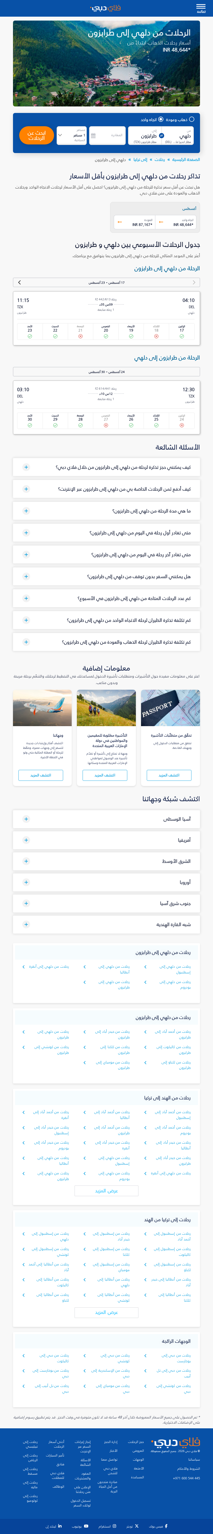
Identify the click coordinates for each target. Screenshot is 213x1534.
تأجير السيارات (55, 1455)
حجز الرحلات (136, 1442)
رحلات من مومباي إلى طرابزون (113, 1065)
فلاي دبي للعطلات (57, 1475)
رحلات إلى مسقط (30, 1471)
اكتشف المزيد (169, 775)
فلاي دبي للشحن (110, 1470)
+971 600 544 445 (186, 1478)
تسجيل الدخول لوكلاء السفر (81, 1503)
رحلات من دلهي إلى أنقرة (49, 966)
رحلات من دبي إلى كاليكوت (54, 1358)
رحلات (160, 159)
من (189, 130)
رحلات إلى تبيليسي (30, 1444)
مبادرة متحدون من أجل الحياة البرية (107, 1487)
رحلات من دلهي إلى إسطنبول (175, 969)
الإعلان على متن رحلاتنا (82, 1489)
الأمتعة (139, 1468)
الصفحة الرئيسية (186, 159)
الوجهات (138, 1459)
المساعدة (137, 1477)
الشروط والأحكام (188, 1468)
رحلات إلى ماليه (30, 1484)
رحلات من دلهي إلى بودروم (175, 984)
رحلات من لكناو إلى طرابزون (176, 1065)
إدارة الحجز (110, 1442)
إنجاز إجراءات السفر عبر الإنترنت (83, 1447)
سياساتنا (194, 1459)
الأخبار (113, 1450)
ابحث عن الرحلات (37, 135)
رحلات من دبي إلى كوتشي (115, 1358)
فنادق (60, 1464)
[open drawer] (201, 7)
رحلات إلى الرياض (30, 1457)
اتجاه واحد (149, 119)
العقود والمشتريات (83, 1476)
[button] (106, 467)
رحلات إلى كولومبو (30, 1498)
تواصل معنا (109, 1459)
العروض (138, 1450)
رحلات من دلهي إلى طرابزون (114, 984)
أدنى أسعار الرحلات (56, 1444)
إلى (154, 130)
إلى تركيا (140, 159)
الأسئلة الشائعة (85, 1462)
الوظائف (58, 1486)
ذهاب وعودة (177, 119)
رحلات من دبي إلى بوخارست (176, 1358)
